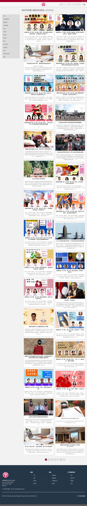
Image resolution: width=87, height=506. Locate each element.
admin (49, 10)
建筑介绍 (72, 478)
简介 (72, 475)
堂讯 (72, 483)
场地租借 (54, 475)
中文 (83, 4)
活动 (34, 478)
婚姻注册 (54, 478)
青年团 (34, 483)
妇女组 (34, 480)
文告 (34, 475)
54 (61, 459)
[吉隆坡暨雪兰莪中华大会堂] (43, 4)
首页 (82, 1)
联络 (85, 1)
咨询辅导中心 (55, 480)
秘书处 (53, 483)
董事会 (72, 480)
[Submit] (69, 4)
